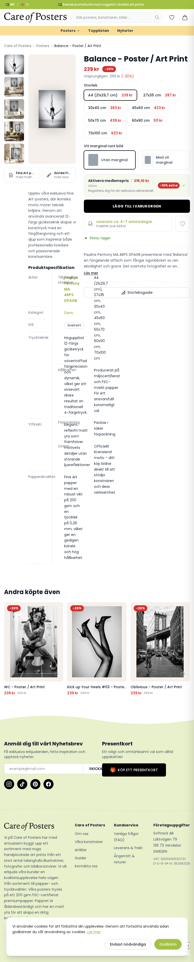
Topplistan (98, 30)
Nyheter (125, 30)
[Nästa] (185, 649)
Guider (80, 858)
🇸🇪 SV (10, 4)
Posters (68, 30)
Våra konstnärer (89, 841)
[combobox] (117, 17)
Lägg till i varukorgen (137, 206)
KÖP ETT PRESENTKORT (134, 770)
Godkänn (168, 944)
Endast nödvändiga (128, 944)
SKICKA (95, 768)
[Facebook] (48, 784)
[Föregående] (9, 649)
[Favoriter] (172, 17)
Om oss (81, 833)
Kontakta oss (86, 866)
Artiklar (81, 849)
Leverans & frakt (128, 847)
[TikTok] (22, 784)
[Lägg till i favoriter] (182, 224)
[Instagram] (9, 784)
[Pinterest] (35, 784)
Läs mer (91, 273)
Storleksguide (140, 292)
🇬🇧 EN (25, 4)
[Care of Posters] (35, 827)
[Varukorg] (185, 17)
